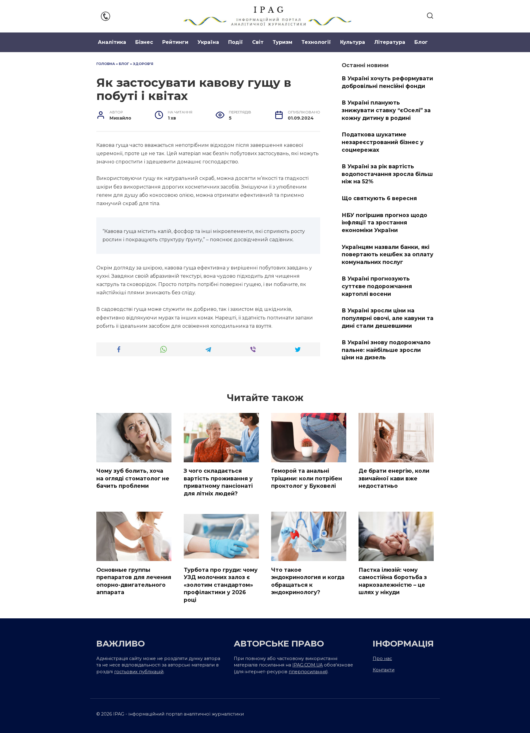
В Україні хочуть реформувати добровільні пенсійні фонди (387, 82)
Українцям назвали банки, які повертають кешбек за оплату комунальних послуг (387, 254)
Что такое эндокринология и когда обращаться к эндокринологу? (307, 580)
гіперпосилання (307, 671)
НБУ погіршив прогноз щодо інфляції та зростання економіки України (384, 222)
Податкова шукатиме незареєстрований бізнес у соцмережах (383, 142)
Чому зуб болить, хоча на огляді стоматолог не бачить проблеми (132, 478)
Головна (105, 64)
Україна (208, 42)
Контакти (383, 670)
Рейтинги (175, 42)
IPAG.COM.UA (307, 665)
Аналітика (112, 42)
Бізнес (144, 42)
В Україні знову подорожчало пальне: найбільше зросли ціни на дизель (386, 350)
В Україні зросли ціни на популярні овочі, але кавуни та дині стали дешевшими (387, 318)
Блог (421, 42)
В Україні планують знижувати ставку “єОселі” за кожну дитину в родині (386, 110)
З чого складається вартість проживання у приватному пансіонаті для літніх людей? (218, 482)
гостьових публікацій (138, 671)
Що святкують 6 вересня (379, 198)
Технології (316, 42)
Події (235, 42)
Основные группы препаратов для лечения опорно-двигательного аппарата (133, 580)
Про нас (382, 658)
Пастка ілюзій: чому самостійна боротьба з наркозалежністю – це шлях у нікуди (393, 580)
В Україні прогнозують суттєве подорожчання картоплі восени (377, 286)
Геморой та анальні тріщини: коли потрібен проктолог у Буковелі (306, 478)
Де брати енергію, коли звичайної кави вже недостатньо (394, 478)
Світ (257, 42)
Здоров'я (143, 64)
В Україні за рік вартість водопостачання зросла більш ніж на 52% (387, 174)
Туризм (282, 42)
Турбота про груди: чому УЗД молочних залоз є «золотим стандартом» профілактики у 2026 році (221, 584)
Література (389, 42)
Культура (352, 42)
